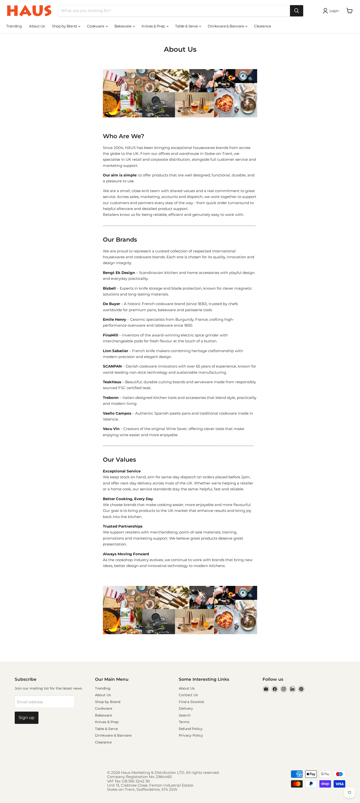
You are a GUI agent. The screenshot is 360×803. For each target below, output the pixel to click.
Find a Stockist (191, 702)
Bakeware (123, 26)
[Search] (296, 10)
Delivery (186, 708)
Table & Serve (187, 26)
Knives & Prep (154, 26)
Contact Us (188, 695)
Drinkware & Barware (226, 26)
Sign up (27, 717)
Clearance (262, 26)
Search (185, 715)
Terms (184, 722)
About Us (37, 26)
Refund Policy (191, 729)
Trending (14, 26)
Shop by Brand (65, 26)
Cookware (96, 26)
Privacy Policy (191, 735)
